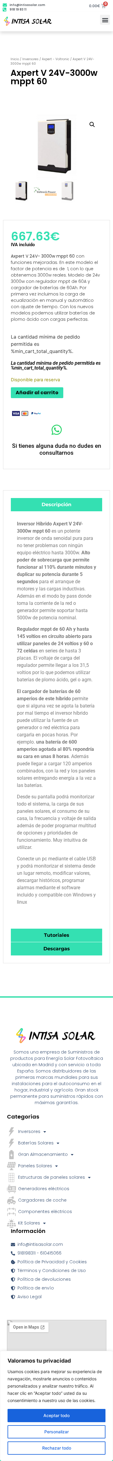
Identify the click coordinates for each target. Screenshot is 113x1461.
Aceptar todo (56, 1415)
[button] (105, 20)
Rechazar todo (56, 1447)
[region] (56, 1406)
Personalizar (56, 1431)
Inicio (15, 59)
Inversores (30, 59)
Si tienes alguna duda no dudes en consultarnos (56, 449)
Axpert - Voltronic (55, 59)
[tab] (56, 504)
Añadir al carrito (37, 392)
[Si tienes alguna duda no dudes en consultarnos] (56, 430)
